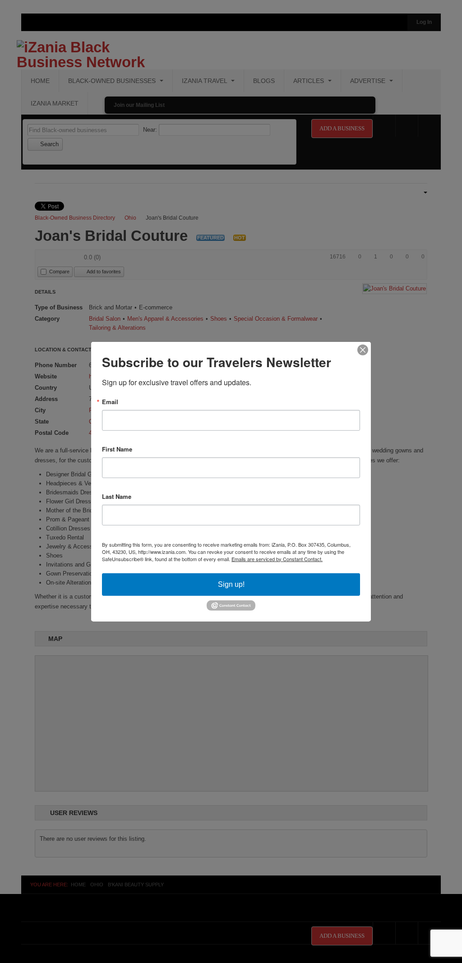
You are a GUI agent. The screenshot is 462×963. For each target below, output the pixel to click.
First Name (117, 449)
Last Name (116, 496)
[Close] (362, 349)
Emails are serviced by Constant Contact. (277, 558)
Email (110, 401)
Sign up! (231, 584)
